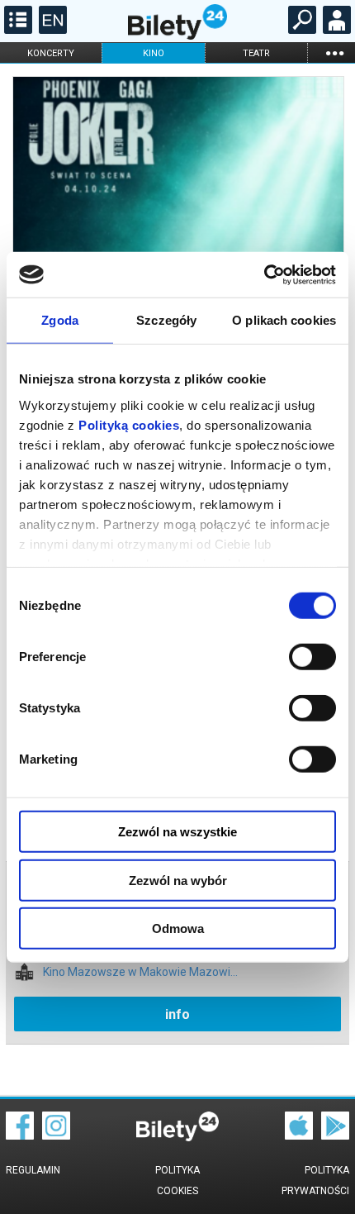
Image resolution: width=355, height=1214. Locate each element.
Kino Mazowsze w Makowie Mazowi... (140, 972)
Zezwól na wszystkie (177, 832)
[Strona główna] (177, 35)
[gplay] (335, 1135)
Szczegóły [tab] (166, 320)
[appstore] (299, 1135)
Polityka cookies (177, 1180)
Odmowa (178, 928)
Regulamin (33, 1170)
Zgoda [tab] (59, 320)
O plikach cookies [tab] (284, 320)
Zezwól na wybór (178, 880)
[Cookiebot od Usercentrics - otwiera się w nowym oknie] (264, 274)
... (334, 52)
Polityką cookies (128, 424)
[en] (51, 29)
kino (153, 53)
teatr (256, 53)
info (177, 1014)
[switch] (312, 657)
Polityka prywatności (315, 1180)
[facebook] (20, 1135)
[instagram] (56, 1135)
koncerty (50, 53)
